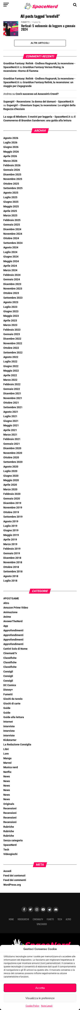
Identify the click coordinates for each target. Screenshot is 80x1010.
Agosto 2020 (10, 466)
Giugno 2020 (10, 475)
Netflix (7, 772)
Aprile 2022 (10, 375)
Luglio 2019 (10, 526)
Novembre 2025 (12, 179)
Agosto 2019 (10, 521)
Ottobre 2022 (11, 348)
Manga (7, 758)
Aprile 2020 (10, 484)
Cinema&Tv (10, 653)
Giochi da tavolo (13, 699)
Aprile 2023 (10, 320)
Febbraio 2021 (11, 439)
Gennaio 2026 (11, 169)
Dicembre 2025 (12, 174)
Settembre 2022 (13, 352)
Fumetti (8, 694)
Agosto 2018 (10, 576)
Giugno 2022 (10, 366)
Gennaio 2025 (11, 224)
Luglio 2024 (10, 252)
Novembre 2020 (12, 453)
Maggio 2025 (11, 206)
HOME (11, 919)
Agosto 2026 (10, 138)
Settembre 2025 (13, 188)
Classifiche (10, 658)
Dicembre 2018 (12, 558)
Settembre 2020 (13, 462)
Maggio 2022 (11, 370)
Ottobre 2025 (11, 183)
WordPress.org (12, 884)
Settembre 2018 (13, 571)
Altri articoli (40, 43)
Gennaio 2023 (11, 334)
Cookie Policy (32, 1006)
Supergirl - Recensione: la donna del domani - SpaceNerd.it (38, 101)
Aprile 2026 (10, 156)
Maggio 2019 (11, 535)
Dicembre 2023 (12, 284)
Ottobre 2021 (11, 402)
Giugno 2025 (10, 201)
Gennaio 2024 (11, 279)
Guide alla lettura (13, 717)
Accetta (40, 987)
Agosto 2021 (10, 411)
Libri (6, 749)
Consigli (8, 671)
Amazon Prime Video (15, 607)
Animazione (10, 612)
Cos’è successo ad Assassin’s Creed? (37, 94)
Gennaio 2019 (11, 553)
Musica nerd (10, 767)
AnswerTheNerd (13, 621)
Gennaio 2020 (11, 498)
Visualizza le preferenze (40, 998)
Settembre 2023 (13, 297)
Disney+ (8, 689)
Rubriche (8, 826)
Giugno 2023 (10, 311)
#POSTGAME (11, 598)
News (6, 776)
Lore (6, 753)
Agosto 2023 (10, 302)
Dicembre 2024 (12, 229)
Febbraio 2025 (11, 220)
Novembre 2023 (12, 288)
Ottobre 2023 (11, 293)
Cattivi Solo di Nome (15, 648)
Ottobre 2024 (11, 238)
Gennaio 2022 (11, 389)
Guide (6, 708)
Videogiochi (10, 854)
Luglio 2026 (10, 142)
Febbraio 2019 (11, 548)
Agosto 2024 (10, 247)
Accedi (7, 871)
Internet (8, 721)
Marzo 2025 (10, 215)
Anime (7, 616)
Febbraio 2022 (11, 384)
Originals (8, 804)
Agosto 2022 (10, 357)
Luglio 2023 (10, 307)
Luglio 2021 (10, 416)
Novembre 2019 (12, 507)
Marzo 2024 (10, 270)
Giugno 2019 (10, 530)
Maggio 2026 (11, 151)
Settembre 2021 (13, 407)
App (5, 626)
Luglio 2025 (10, 197)
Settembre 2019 (13, 516)
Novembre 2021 (12, 398)
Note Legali (46, 1006)
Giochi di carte (11, 703)
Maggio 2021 (11, 425)
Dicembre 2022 (12, 338)
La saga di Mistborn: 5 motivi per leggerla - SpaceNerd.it (36, 116)
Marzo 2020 (10, 489)
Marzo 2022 (10, 379)
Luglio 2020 (10, 471)
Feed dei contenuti (14, 875)
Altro (6, 603)
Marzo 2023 (10, 325)
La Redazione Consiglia (17, 744)
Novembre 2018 (12, 562)
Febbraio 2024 (11, 275)
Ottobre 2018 (11, 567)
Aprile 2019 (10, 539)
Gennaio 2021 (11, 443)
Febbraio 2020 (11, 494)
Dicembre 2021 (12, 393)
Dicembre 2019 (12, 503)
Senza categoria (13, 840)
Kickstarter (9, 740)
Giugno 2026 (10, 147)
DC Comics (9, 685)
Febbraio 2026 (11, 165)
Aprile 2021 (10, 430)
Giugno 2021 (10, 421)
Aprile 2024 (10, 265)
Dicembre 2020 (12, 448)
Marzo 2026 (10, 161)
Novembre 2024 (12, 233)
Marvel (7, 762)
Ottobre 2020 (11, 457)
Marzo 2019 (10, 544)
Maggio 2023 (11, 316)
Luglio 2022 (10, 361)
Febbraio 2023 (11, 329)
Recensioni (10, 808)
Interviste (9, 726)
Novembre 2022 (12, 343)
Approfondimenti (13, 630)
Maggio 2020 (11, 480)
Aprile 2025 (10, 211)
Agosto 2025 (10, 192)
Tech (6, 849)
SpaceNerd (10, 845)
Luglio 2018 (10, 580)
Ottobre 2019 (11, 512)
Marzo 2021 (10, 434)
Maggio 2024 (11, 261)
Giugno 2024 (10, 256)
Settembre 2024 (13, 243)
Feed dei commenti (14, 880)
